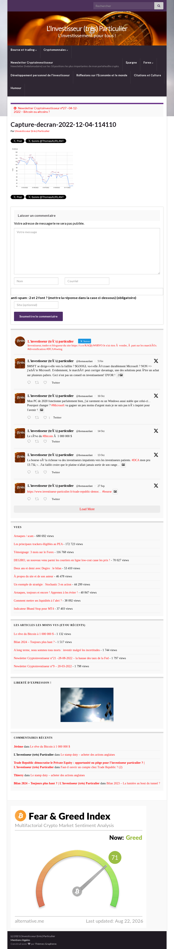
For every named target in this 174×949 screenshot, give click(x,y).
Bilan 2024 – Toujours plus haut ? (34, 642)
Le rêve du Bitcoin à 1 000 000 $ (34, 634)
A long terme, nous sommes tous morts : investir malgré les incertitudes (57, 650)
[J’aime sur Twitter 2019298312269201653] (46, 383)
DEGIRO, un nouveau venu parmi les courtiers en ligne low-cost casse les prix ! (62, 560)
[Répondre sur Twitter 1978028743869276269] (30, 442)
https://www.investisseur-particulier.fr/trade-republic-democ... (64, 491)
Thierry (19, 775)
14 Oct (101, 431)
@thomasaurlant (84, 361)
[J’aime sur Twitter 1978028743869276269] (46, 442)
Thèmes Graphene (45, 943)
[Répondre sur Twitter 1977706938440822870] (30, 473)
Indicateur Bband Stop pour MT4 (34, 608)
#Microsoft (58, 405)
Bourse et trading (23, 49)
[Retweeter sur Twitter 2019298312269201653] (38, 383)
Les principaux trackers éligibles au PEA (38, 544)
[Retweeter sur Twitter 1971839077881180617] (38, 499)
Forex (147, 62)
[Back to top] (164, 939)
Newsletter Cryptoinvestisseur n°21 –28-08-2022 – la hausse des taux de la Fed (61, 658)
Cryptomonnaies (55, 49)
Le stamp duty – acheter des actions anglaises (88, 754)
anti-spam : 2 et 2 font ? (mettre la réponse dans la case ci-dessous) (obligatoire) (73, 298)
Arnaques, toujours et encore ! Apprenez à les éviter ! (46, 592)
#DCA (135, 460)
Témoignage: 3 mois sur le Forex (34, 552)
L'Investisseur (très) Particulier (87, 28)
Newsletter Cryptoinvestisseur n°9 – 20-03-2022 (43, 666)
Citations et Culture (147, 75)
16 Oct (101, 396)
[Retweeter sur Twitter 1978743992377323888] (38, 418)
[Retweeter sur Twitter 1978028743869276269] (38, 442)
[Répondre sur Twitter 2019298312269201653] (30, 383)
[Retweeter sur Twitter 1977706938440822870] (38, 473)
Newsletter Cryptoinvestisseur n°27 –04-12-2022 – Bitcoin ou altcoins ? (46, 109)
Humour (16, 88)
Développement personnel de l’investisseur (40, 75)
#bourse (107, 491)
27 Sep (101, 485)
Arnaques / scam (24, 536)
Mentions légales (20, 940)
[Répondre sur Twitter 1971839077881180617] (30, 499)
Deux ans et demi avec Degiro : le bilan (37, 568)
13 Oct (101, 455)
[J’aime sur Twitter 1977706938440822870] (46, 473)
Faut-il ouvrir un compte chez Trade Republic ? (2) (91, 767)
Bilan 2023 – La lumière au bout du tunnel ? (133, 783)
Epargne (131, 62)
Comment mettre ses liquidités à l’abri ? (38, 600)
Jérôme (18, 746)
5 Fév (100, 361)
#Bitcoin (48, 436)
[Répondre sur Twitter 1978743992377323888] (30, 418)
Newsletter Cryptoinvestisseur (65, 64)
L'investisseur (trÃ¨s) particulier (51, 361)
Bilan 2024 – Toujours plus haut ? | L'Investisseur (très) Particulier (57, 783)
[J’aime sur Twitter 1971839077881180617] (46, 499)
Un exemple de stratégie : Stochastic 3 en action (42, 584)
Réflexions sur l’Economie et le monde (101, 75)
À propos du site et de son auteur (33, 576)
